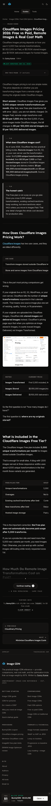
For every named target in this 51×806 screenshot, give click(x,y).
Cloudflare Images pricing (17, 175)
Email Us (5, 784)
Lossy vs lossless (35, 739)
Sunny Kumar (10, 58)
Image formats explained (38, 730)
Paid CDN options (35, 705)
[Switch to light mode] (47, 4)
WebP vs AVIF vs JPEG (37, 734)
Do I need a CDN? (9, 705)
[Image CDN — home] (9, 4)
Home (16, 11)
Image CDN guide (9, 696)
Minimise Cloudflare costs (12, 739)
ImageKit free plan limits (12, 743)
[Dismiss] (49, 793)
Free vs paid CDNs (35, 710)
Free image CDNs (35, 701)
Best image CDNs (35, 696)
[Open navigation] (4, 4)
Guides (26, 11)
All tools (5, 779)
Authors (5, 771)
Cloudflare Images (12, 243)
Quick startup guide (10, 717)
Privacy (5, 775)
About (4, 766)
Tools (34, 11)
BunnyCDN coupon (10, 730)
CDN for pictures (9, 701)
